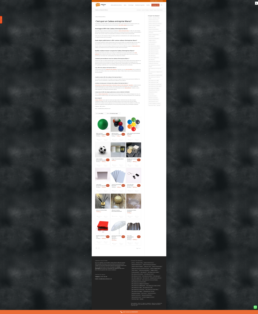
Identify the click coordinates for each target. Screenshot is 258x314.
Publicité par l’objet (152, 105)
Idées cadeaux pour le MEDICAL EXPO (155, 75)
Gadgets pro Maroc (152, 40)
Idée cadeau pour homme (153, 51)
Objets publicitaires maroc (153, 101)
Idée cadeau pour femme (153, 49)
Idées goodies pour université (154, 90)
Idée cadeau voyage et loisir (154, 57)
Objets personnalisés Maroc (154, 99)
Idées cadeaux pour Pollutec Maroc (155, 86)
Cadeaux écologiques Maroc (154, 34)
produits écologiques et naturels (154, 103)
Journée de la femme (152, 95)
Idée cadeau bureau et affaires (154, 46)
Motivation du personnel (153, 97)
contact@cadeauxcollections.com (105, 278)
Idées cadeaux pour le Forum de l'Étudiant (154, 66)
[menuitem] (116, 5)
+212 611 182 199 (103, 276)
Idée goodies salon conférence (154, 61)
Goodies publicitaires (152, 42)
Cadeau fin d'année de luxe (153, 19)
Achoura (150, 17)
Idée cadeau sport (152, 55)
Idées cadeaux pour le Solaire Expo (155, 84)
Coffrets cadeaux (152, 36)
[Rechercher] (161, 5)
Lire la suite (115, 216)
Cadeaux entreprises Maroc (154, 29)
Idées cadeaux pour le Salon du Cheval (154, 78)
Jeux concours (151, 93)
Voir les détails (106, 140)
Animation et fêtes (156, 17)
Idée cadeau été (151, 59)
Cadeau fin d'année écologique (154, 25)
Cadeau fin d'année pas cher (154, 21)
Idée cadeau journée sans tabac (154, 47)
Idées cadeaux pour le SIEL (153, 82)
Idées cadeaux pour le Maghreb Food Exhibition (155, 72)
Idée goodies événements (153, 63)
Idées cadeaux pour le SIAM (154, 80)
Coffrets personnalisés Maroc (154, 38)
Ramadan (158, 105)
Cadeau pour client (152, 27)
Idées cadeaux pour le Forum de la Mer (155, 69)
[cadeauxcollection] (100, 5)
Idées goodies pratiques (153, 91)
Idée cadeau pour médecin (153, 53)
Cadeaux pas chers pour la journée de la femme (155, 32)
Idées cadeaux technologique (154, 88)
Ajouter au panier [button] (100, 140)
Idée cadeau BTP (152, 44)
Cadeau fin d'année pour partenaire (155, 23)
